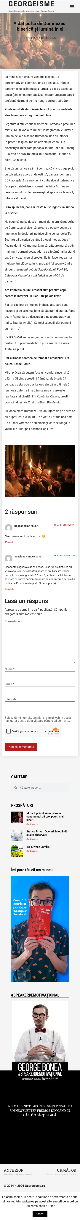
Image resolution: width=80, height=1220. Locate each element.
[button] (72, 6)
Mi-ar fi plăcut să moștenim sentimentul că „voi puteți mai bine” (45, 817)
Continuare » (32, 824)
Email (9, 684)
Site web (10, 699)
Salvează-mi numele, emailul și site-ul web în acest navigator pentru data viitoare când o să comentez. (38, 719)
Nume (10, 669)
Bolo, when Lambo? (38, 846)
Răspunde (9, 542)
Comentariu (13, 621)
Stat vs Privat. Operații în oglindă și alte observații (46, 833)
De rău (27, 38)
